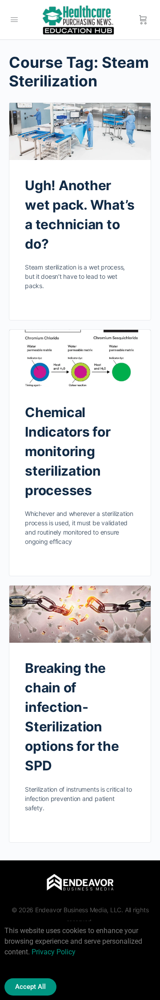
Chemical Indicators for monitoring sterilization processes (68, 451)
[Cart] (143, 20)
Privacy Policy (54, 952)
